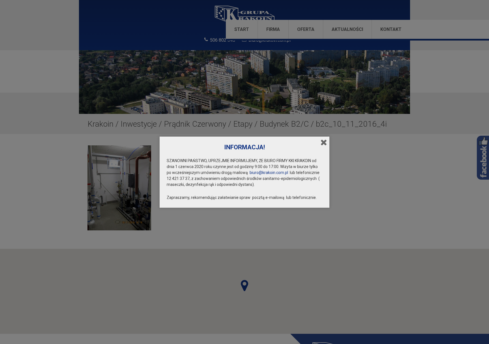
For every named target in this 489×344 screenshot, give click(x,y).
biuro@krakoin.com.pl (269, 172)
